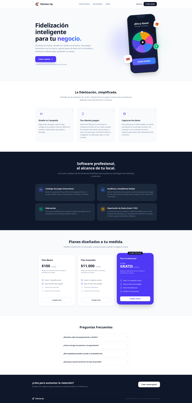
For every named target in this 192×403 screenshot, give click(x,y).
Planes (108, 4)
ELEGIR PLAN (56, 300)
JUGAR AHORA (144, 61)
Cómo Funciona (84, 4)
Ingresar (139, 4)
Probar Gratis (150, 4)
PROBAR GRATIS (135, 299)
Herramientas (97, 4)
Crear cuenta (44, 59)
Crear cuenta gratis (149, 384)
